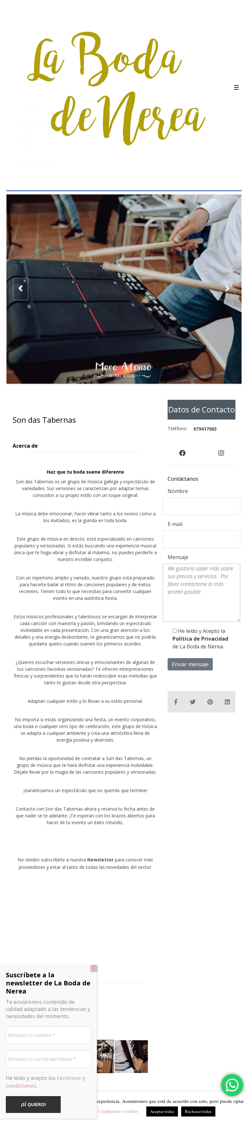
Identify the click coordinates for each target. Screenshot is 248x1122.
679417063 (205, 429)
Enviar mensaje (190, 664)
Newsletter (100, 860)
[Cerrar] (93, 968)
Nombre (178, 491)
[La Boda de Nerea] (117, 90)
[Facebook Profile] (182, 453)
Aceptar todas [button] (162, 1111)
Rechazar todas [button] (198, 1111)
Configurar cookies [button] (118, 1111)
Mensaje (178, 557)
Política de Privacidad (200, 638)
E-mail (175, 524)
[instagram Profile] (221, 453)
